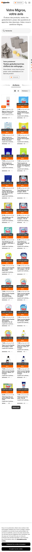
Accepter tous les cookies (16, 549)
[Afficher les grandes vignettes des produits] (18, 91)
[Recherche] (26, 3)
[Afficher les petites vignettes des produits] (15, 91)
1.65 (7, 109)
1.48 (23, 394)
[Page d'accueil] (5, 2)
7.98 (23, 109)
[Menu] (29, 2)
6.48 (23, 188)
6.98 (8, 394)
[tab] (16, 85)
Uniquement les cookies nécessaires (16, 544)
